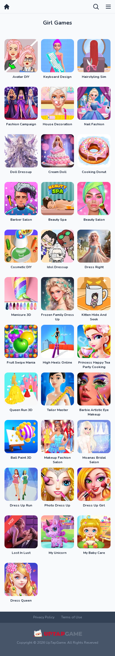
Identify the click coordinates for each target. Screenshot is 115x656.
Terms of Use (71, 617)
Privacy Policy (43, 617)
